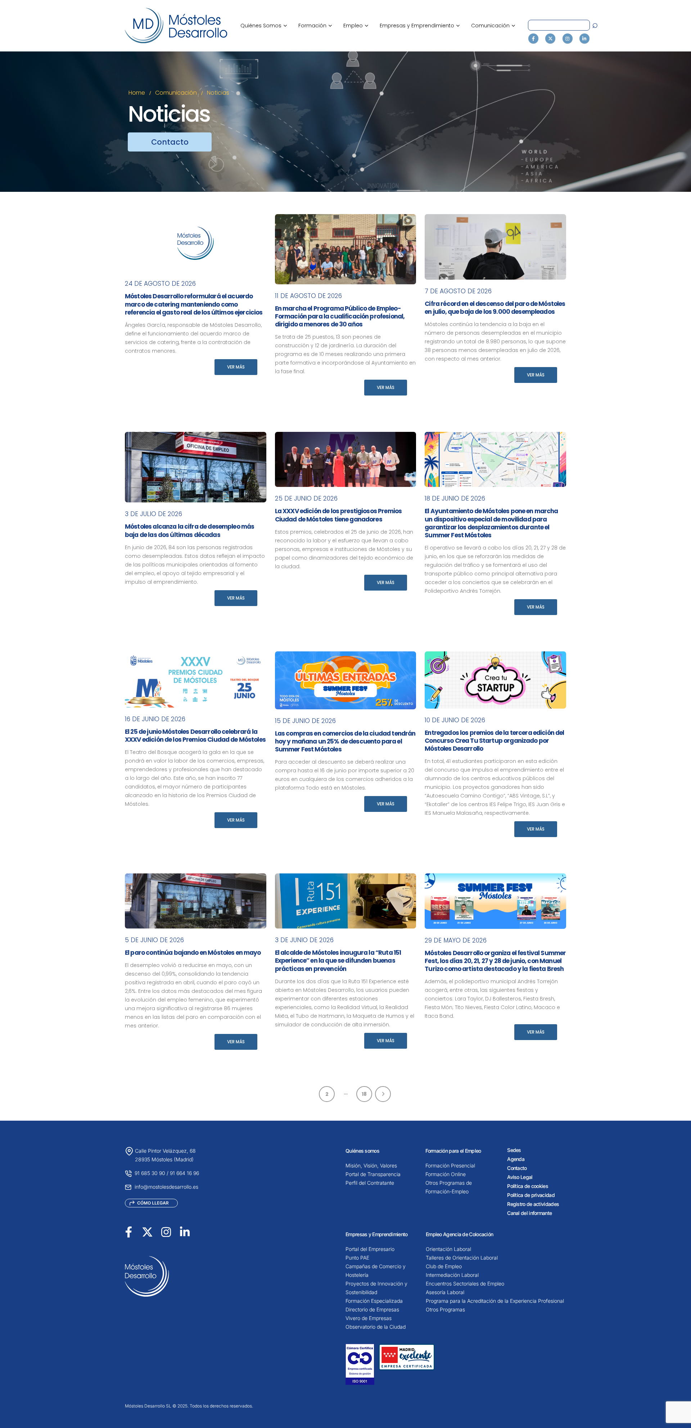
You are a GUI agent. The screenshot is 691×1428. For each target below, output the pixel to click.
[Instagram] (568, 38)
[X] (550, 38)
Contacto (517, 1168)
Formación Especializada (374, 1301)
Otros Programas (445, 1309)
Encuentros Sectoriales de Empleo (465, 1283)
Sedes (514, 1150)
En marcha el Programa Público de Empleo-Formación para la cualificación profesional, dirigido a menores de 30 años (340, 316)
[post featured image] (195, 243)
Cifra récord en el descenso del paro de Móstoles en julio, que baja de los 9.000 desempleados (495, 307)
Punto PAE (357, 1258)
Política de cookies (527, 1186)
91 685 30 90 (150, 1173)
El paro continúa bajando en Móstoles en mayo (193, 952)
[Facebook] (533, 38)
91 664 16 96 (184, 1173)
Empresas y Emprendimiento (420, 25)
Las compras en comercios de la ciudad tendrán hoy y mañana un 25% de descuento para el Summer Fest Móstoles (345, 741)
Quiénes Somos (263, 25)
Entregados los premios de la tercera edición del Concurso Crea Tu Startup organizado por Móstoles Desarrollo (494, 740)
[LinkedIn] (584, 38)
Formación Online (445, 1174)
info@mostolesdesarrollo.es (166, 1187)
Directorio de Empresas (372, 1309)
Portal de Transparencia (373, 1174)
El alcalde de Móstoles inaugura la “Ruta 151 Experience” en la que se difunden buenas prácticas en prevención (338, 960)
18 (364, 1094)
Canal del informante (529, 1213)
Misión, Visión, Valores (371, 1165)
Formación (315, 25)
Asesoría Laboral (445, 1292)
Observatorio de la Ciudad (376, 1327)
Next (383, 1094)
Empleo (355, 25)
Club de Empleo (444, 1266)
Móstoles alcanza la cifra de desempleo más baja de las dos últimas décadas (189, 530)
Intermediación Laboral (452, 1275)
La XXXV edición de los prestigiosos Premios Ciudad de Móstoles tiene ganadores (338, 515)
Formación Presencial (450, 1165)
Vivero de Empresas (369, 1318)
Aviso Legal (519, 1177)
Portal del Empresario (370, 1249)
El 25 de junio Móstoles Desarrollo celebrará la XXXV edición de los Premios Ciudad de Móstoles (195, 735)
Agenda (515, 1159)
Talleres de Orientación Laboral (462, 1258)
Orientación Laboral (448, 1249)
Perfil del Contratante (370, 1183)
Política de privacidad (531, 1195)
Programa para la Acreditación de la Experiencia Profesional (495, 1301)
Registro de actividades (533, 1204)
